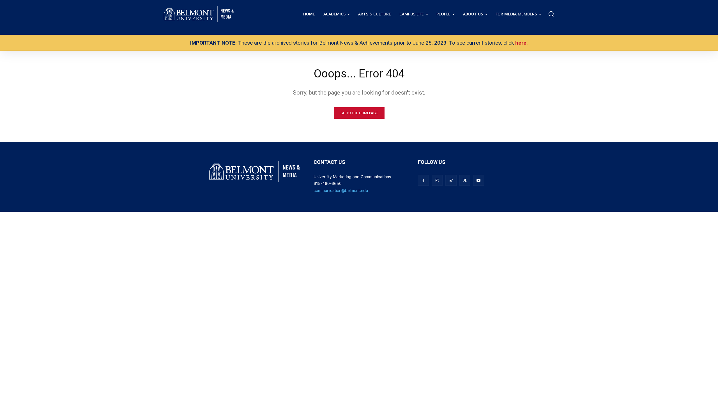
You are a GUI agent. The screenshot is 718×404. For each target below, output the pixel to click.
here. (521, 43)
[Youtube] (478, 180)
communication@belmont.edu (341, 190)
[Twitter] (464, 180)
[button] (551, 14)
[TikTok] (450, 180)
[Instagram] (437, 180)
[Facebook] (423, 180)
